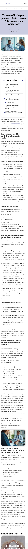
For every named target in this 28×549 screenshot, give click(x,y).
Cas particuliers (10, 102)
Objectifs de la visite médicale (13, 94)
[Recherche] (22, 3)
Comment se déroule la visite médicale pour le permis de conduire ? (12, 107)
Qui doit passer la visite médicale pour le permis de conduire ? (13, 98)
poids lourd (9, 164)
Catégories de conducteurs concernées (12, 91)
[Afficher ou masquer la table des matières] (20, 80)
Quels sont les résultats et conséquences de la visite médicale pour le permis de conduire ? (13, 113)
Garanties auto (13, 542)
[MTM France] (7, 3)
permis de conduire (12, 55)
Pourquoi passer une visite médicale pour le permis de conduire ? (11, 86)
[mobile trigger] (2, 3)
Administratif (14, 29)
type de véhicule (15, 123)
